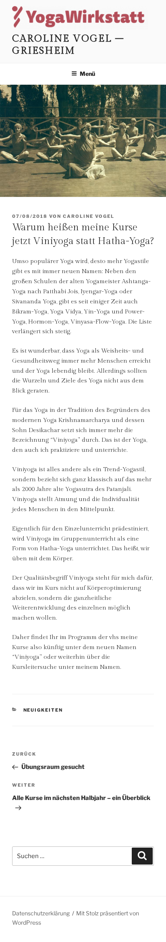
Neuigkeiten (43, 710)
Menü (87, 73)
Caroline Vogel (88, 216)
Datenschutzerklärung (41, 913)
